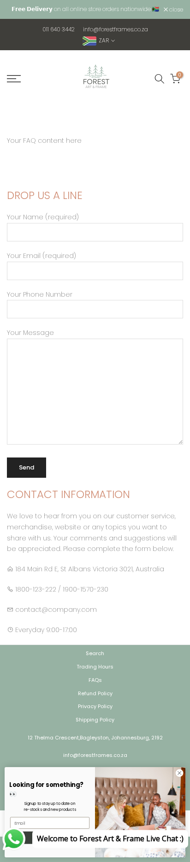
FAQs (95, 680)
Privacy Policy (95, 706)
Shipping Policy (95, 719)
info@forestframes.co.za (115, 29)
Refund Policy (95, 693)
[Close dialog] (179, 773)
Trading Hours (95, 666)
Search (95, 653)
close (175, 9)
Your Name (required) (43, 217)
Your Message (30, 332)
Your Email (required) (41, 255)
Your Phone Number (39, 294)
